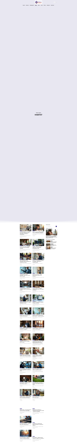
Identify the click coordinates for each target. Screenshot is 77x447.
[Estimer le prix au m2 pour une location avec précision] (25, 310)
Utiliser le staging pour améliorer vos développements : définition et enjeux (25, 370)
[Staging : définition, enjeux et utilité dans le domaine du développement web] (38, 242)
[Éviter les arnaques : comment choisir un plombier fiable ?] (38, 364)
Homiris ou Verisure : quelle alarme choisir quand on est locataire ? (37, 275)
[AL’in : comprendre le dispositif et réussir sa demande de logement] (38, 227)
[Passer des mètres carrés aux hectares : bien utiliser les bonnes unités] (38, 378)
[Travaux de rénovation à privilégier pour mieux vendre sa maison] (48, 248)
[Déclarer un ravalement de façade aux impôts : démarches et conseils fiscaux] (38, 256)
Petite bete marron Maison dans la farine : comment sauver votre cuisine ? (54, 242)
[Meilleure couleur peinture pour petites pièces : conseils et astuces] (38, 310)
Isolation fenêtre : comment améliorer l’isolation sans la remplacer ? (37, 356)
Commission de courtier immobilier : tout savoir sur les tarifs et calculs (25, 275)
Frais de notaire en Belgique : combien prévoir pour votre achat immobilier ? (38, 289)
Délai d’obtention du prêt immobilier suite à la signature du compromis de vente (25, 261)
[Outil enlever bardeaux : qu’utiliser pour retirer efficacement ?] (25, 419)
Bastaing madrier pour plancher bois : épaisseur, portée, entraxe (54, 245)
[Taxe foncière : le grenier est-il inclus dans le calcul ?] (25, 378)
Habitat (21, 245)
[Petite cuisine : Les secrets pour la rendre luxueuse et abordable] (25, 405)
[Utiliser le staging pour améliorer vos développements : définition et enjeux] (25, 364)
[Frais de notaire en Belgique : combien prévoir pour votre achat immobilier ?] (38, 284)
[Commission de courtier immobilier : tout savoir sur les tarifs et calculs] (25, 270)
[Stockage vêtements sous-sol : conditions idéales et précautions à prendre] (25, 284)
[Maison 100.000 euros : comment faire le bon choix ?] (38, 392)
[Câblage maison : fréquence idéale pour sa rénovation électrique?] (25, 392)
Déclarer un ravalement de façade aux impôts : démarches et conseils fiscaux (38, 261)
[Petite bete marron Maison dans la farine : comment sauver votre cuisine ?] (48, 242)
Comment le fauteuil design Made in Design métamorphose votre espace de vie (51, 237)
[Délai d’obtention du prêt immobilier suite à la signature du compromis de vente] (25, 256)
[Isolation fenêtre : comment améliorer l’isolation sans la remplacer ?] (38, 350)
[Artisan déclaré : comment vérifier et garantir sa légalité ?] (25, 323)
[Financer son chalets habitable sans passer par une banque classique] (25, 242)
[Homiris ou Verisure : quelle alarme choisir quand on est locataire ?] (38, 270)
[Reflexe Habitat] (38, 2)
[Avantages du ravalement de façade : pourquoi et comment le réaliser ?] (38, 419)
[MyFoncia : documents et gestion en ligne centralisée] (38, 297)
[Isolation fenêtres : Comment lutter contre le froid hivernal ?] (38, 323)
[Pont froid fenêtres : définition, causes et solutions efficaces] (25, 433)
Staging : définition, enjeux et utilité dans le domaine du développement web (37, 247)
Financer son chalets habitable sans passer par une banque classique (25, 247)
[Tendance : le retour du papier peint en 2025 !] (25, 337)
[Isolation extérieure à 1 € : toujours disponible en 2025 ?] (25, 297)
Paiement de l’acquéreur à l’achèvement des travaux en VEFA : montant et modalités (38, 410)
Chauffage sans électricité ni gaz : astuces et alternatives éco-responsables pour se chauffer (38, 342)
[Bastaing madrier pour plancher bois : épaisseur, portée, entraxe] (48, 245)
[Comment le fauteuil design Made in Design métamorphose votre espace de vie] (51, 232)
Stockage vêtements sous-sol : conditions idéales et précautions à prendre (25, 289)
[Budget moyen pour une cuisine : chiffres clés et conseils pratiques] (25, 350)
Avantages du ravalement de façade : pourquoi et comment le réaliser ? (38, 424)
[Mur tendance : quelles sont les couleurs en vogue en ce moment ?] (38, 433)
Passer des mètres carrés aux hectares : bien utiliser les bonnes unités (38, 383)
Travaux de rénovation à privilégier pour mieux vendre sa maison (53, 248)
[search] (54, 2)
